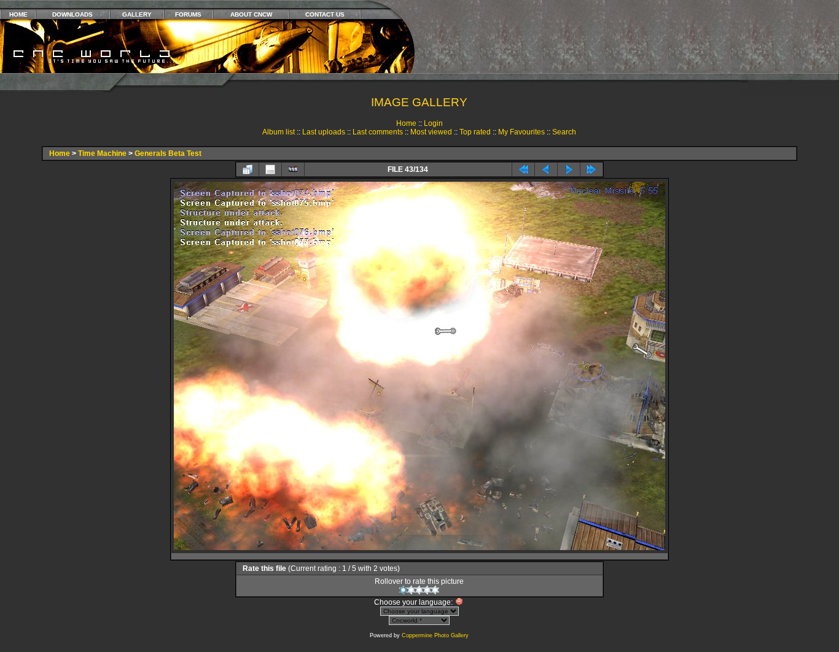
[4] (427, 590)
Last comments (378, 132)
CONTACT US (325, 14)
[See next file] (569, 169)
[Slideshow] (293, 169)
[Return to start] (523, 169)
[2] (411, 590)
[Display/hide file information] (270, 169)
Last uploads (323, 132)
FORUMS (188, 14)
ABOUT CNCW (251, 14)
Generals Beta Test (168, 153)
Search (564, 132)
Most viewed (431, 132)
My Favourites (521, 132)
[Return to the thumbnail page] (247, 169)
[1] (403, 590)
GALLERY (137, 14)
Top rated (475, 132)
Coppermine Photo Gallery (435, 635)
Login (433, 123)
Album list (278, 132)
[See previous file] (546, 169)
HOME (18, 14)
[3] (419, 590)
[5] (435, 590)
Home (406, 123)
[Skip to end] (591, 169)
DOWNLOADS (72, 14)
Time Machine (102, 153)
